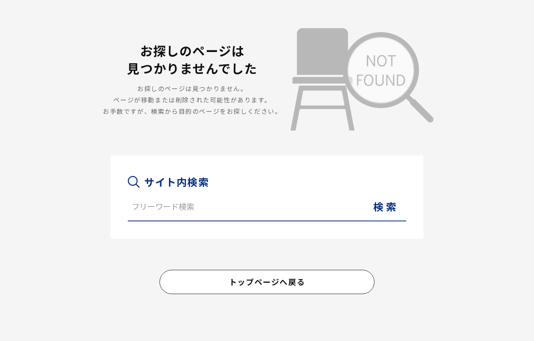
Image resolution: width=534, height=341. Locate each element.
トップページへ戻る (267, 281)
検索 (386, 206)
